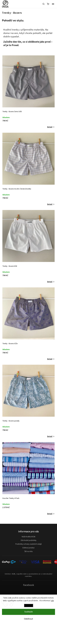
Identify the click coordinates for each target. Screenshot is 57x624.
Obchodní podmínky (28, 540)
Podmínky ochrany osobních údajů (28, 544)
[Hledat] (43, 4)
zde (52, 600)
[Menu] (53, 4)
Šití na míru (28, 551)
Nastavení (28, 605)
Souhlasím (28, 611)
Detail (49, 127)
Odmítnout (28, 619)
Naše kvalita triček (28, 536)
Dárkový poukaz (28, 547)
